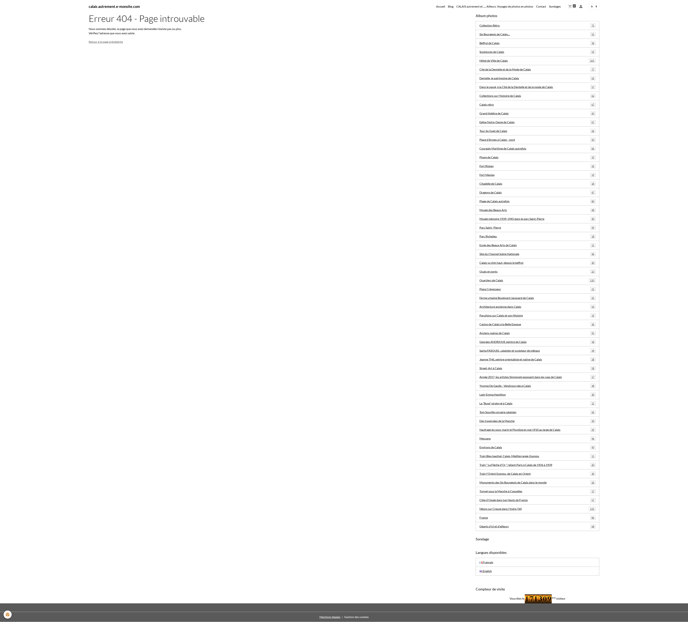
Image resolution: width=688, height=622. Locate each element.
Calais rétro (536, 104)
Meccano (536, 438)
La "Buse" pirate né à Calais (536, 403)
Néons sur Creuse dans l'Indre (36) (536, 508)
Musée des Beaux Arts (536, 210)
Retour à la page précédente (106, 41)
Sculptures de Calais (536, 51)
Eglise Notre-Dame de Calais (536, 122)
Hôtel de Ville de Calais (536, 60)
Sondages (555, 6)
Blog (450, 6)
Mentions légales (329, 617)
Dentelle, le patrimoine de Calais (536, 78)
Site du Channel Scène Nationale (536, 254)
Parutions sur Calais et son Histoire (536, 315)
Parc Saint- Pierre (536, 227)
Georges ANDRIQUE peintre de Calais (536, 341)
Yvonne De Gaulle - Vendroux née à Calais (536, 385)
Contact (541, 6)
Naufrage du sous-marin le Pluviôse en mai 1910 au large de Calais (536, 429)
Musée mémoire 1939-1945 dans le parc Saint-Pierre (536, 218)
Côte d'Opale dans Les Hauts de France (536, 500)
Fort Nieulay (536, 174)
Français (487, 562)
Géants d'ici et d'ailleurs (536, 526)
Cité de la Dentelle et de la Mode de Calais (536, 69)
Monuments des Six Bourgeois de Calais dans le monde (536, 482)
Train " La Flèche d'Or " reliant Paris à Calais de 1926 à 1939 (536, 464)
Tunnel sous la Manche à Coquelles (536, 491)
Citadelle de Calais (536, 183)
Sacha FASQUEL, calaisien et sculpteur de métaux (536, 350)
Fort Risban (536, 166)
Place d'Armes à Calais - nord (536, 139)
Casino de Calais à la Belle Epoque (536, 324)
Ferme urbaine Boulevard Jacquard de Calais (536, 298)
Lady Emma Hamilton (536, 394)
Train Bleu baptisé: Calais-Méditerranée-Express (536, 456)
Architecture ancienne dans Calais (536, 306)
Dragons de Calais (536, 192)
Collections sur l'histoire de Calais (536, 95)
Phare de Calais (536, 157)
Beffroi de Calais (536, 43)
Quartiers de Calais (536, 280)
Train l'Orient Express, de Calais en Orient (536, 473)
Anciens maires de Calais (536, 333)
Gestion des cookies (356, 617)
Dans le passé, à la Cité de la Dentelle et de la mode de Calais (536, 87)
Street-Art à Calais (536, 368)
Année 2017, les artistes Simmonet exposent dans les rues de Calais (536, 377)
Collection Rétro (536, 25)
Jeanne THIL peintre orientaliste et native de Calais (536, 359)
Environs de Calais (536, 447)
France (536, 517)
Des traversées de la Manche (536, 421)
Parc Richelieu (536, 236)
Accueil (440, 6)
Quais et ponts (536, 271)
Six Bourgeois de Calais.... (536, 34)
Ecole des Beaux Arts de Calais (536, 245)
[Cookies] (8, 615)
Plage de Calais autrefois (536, 201)
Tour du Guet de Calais (536, 131)
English (487, 571)
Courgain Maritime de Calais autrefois (536, 148)
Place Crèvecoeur (536, 289)
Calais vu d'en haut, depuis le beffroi (536, 262)
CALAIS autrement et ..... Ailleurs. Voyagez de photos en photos (494, 6)
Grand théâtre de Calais (536, 113)
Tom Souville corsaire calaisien (536, 412)
